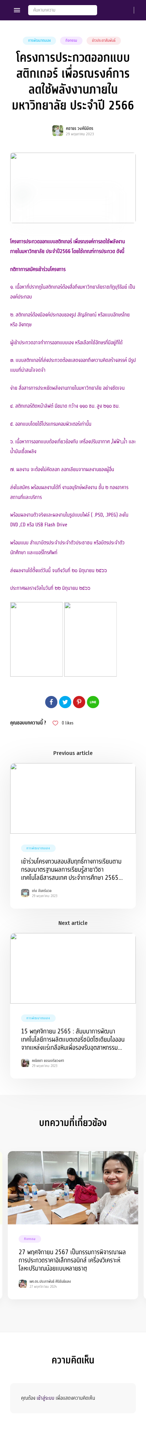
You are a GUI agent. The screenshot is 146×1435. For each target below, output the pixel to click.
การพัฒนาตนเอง (39, 40)
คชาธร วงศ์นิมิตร (79, 128)
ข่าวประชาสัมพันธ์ (103, 40)
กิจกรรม (71, 40)
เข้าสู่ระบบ (45, 1398)
